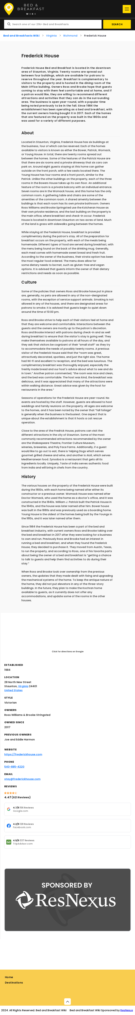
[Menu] (127, 9)
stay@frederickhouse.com (22, 779)
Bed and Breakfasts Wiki (21, 36)
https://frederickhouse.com (23, 754)
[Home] (62, 9)
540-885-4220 (14, 767)
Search (117, 24)
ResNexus (126, 1010)
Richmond (70, 36)
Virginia (51, 36)
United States (13, 690)
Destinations (14, 983)
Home (9, 977)
